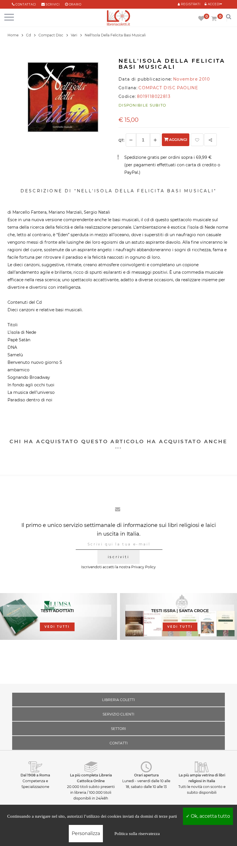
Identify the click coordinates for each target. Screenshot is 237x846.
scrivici (53, 4)
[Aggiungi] (155, 140)
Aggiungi (177, 139)
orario (75, 4)
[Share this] (210, 139)
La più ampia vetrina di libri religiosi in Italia (202, 778)
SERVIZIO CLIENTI (118, 714)
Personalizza (86, 833)
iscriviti (118, 557)
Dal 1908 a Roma (35, 775)
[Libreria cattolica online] (118, 18)
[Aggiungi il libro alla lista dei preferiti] (197, 139)
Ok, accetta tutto (210, 816)
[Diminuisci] (131, 140)
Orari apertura (146, 775)
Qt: (121, 140)
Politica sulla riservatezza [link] (137, 833)
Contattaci (25, 4)
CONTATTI (119, 743)
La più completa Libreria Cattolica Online (91, 778)
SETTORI (118, 728)
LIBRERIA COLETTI (118, 700)
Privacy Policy (143, 567)
